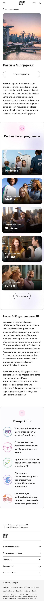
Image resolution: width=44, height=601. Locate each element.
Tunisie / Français (11, 583)
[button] (4, 3)
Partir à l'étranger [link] (12, 527)
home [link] (5, 525)
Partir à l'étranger (12, 9)
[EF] (22, 3)
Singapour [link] (25, 527)
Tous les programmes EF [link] (19, 525)
